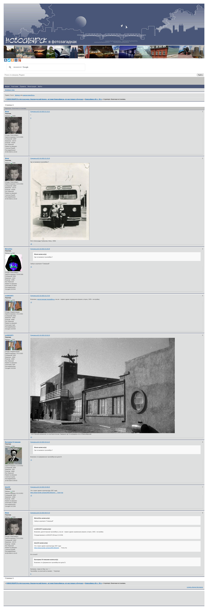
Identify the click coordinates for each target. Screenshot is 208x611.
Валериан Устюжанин (12, 442)
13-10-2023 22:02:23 (44, 335)
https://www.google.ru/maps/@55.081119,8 (46, 548)
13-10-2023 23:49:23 (44, 487)
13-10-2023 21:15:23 (44, 158)
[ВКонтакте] (5, 60)
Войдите (17, 95)
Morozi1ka (8, 249)
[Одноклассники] (12, 60)
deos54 (7, 487)
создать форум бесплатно (195, 587)
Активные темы (10, 90)
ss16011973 (9, 296)
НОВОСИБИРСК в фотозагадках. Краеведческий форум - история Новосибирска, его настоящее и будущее (44, 99)
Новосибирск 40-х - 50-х (93, 99)
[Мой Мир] (16, 60)
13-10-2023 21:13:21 (44, 111)
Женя (7, 112)
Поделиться (34, 111)
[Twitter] (9, 60)
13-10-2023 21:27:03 (44, 295)
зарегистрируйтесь (29, 95)
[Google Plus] (19, 60)
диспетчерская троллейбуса (46, 299)
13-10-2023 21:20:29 (44, 249)
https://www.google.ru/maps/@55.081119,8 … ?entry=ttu (46, 492)
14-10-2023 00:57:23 (44, 513)
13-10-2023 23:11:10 (44, 442)
